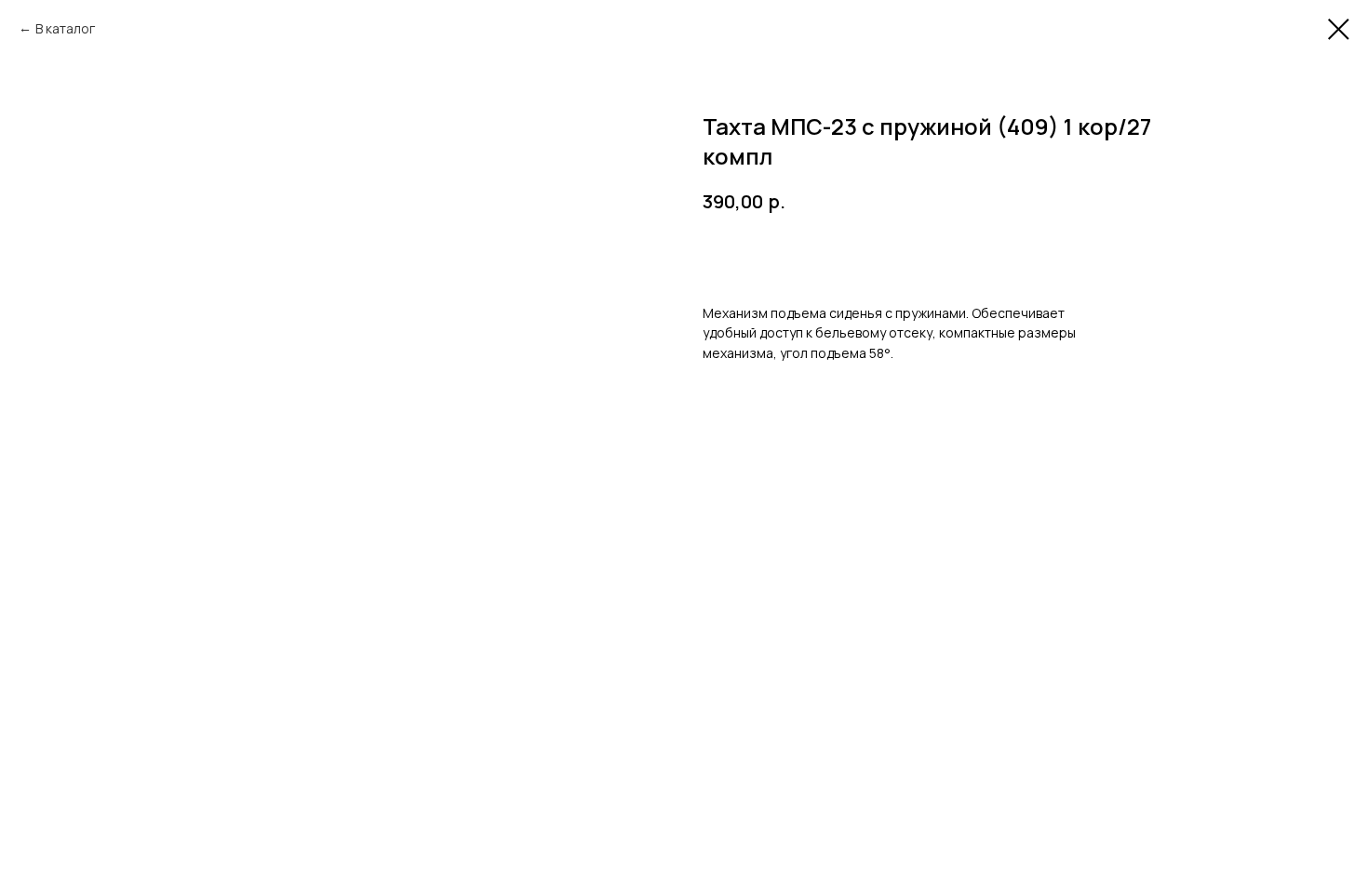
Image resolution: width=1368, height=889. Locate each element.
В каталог (65, 28)
